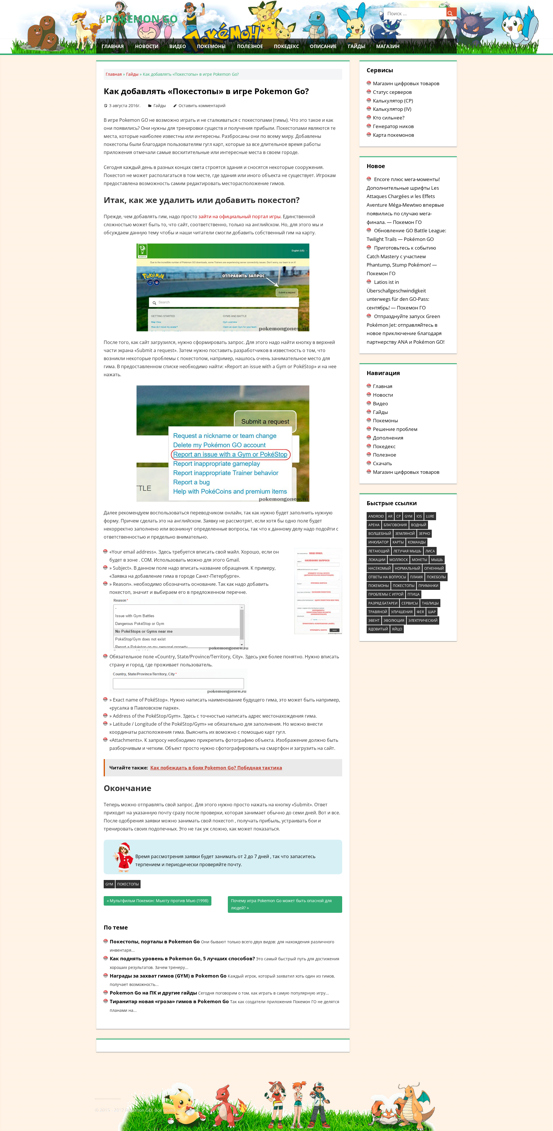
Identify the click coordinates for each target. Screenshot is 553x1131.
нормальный (407, 568)
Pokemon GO (141, 19)
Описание (323, 46)
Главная (113, 46)
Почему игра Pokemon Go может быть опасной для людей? (281, 904)
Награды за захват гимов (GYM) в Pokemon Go (168, 975)
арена (374, 524)
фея (420, 611)
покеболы (436, 577)
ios (419, 516)
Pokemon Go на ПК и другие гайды (153, 992)
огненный (434, 568)
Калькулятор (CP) (393, 100)
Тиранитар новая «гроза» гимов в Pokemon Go (169, 1001)
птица (414, 594)
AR (390, 516)
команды (417, 542)
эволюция (394, 620)
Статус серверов (392, 92)
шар (432, 611)
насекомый (379, 568)
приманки (428, 585)
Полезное (250, 46)
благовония (395, 524)
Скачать (382, 463)
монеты (419, 559)
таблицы (430, 603)
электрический (423, 620)
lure (430, 516)
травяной (377, 611)
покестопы (128, 884)
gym (109, 884)
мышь (437, 559)
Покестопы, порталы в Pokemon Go (155, 941)
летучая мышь (407, 551)
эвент (374, 620)
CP (398, 516)
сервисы (410, 603)
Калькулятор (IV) (392, 109)
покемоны (378, 585)
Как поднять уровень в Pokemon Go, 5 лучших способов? (182, 958)
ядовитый (378, 629)
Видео (177, 46)
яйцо (397, 629)
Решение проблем (395, 429)
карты (398, 542)
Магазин (387, 46)
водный (418, 524)
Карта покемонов (393, 135)
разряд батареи (382, 603)
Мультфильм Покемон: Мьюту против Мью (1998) (159, 902)
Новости (146, 46)
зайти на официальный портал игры (239, 216)
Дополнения (388, 437)
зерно (424, 533)
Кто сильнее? (388, 117)
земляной (405, 533)
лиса (430, 551)
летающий (378, 551)
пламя (416, 577)
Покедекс (286, 46)
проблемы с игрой (386, 594)
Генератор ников (393, 126)
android (376, 516)
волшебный (379, 533)
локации (376, 559)
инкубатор (378, 542)
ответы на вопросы (387, 577)
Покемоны (211, 46)
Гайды (356, 46)
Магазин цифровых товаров (406, 83)
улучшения (402, 611)
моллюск (398, 559)
